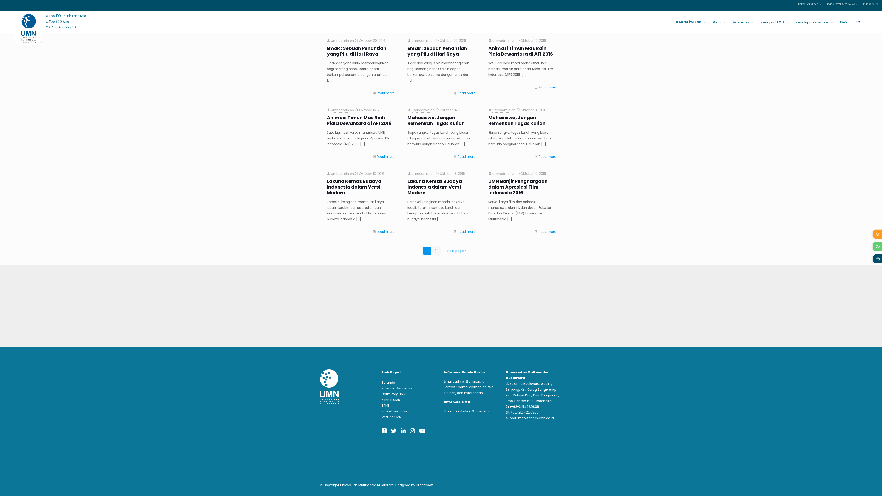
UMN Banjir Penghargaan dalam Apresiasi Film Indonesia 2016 (518, 187)
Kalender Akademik (397, 388)
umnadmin (340, 40)
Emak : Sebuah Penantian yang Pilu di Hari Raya (356, 51)
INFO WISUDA (871, 4)
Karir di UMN (391, 399)
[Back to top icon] (557, 485)
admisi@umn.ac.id (469, 381)
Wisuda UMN (391, 417)
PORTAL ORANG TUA (809, 4)
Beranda (388, 382)
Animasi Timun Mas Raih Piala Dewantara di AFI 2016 (520, 51)
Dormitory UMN (394, 394)
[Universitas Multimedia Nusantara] (24, 21)
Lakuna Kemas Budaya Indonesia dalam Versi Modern (354, 187)
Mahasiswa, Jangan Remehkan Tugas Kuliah (436, 120)
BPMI (385, 405)
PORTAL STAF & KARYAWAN (842, 4)
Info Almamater (394, 411)
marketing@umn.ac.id (472, 411)
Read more (386, 93)
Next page (455, 250)
